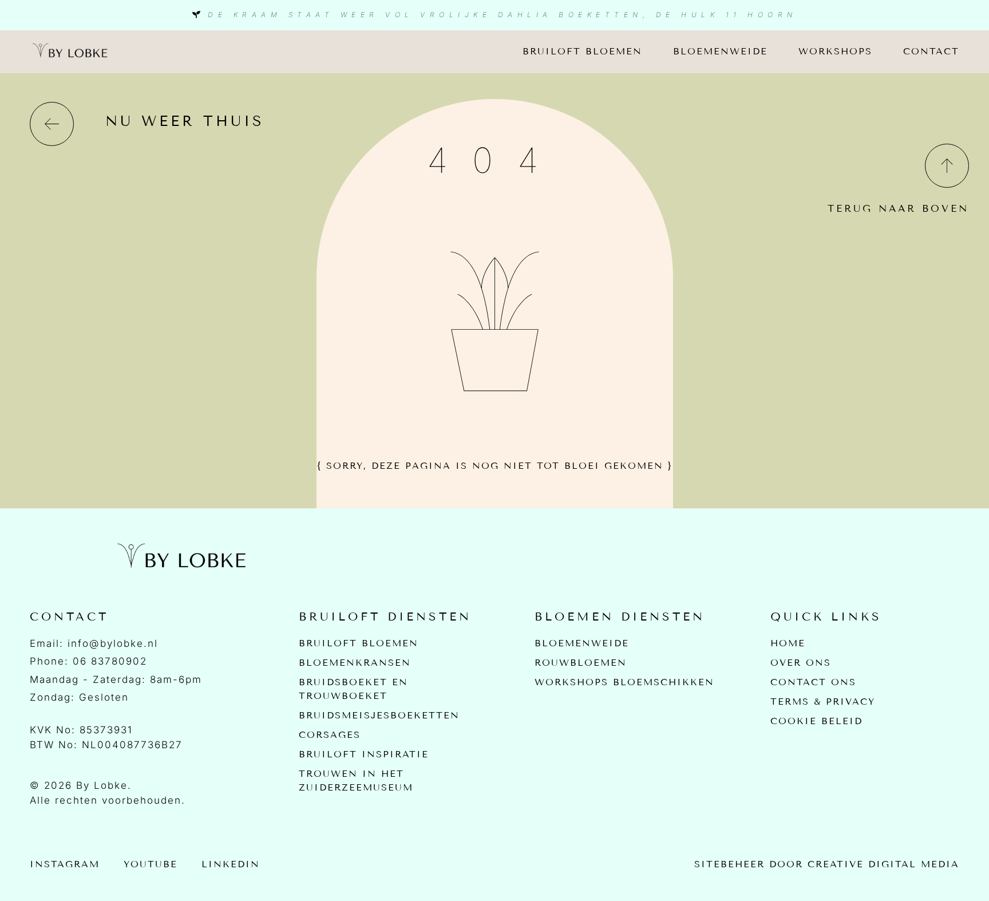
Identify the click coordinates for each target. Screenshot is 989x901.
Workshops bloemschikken (624, 682)
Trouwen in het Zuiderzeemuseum (356, 780)
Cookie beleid (816, 721)
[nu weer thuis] (52, 124)
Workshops (835, 51)
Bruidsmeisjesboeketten (379, 715)
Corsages (330, 734)
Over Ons (800, 662)
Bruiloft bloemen (582, 51)
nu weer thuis (184, 121)
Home (787, 643)
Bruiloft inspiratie (364, 754)
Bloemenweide (720, 51)
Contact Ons (813, 682)
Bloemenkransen (355, 662)
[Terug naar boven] (947, 166)
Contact (931, 51)
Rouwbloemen (581, 662)
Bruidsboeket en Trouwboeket (353, 689)
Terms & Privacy (822, 701)
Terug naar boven (898, 209)
